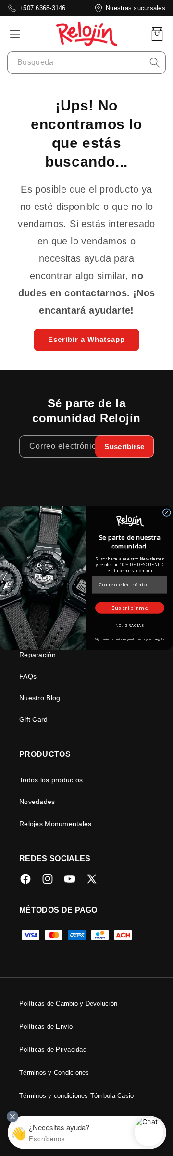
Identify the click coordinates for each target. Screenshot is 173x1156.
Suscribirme (129, 607)
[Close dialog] (166, 512)
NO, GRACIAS (129, 625)
